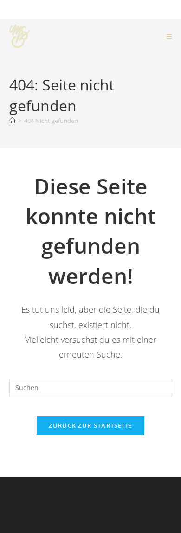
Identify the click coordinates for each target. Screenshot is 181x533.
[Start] (12, 120)
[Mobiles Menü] (169, 36)
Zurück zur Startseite (90, 425)
